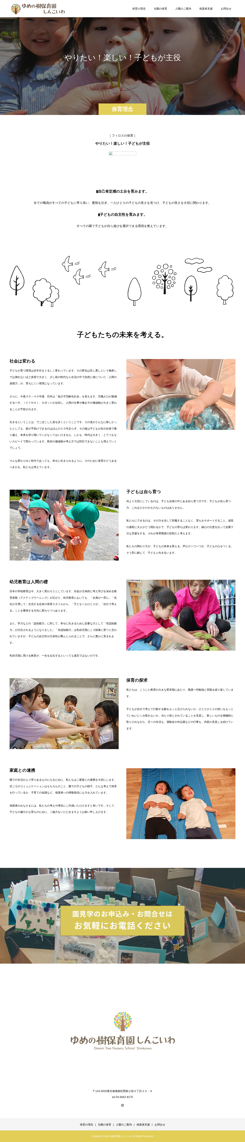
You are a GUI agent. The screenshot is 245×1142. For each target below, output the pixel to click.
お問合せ (226, 8)
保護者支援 (206, 8)
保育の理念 (139, 8)
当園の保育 (160, 8)
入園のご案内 (183, 8)
